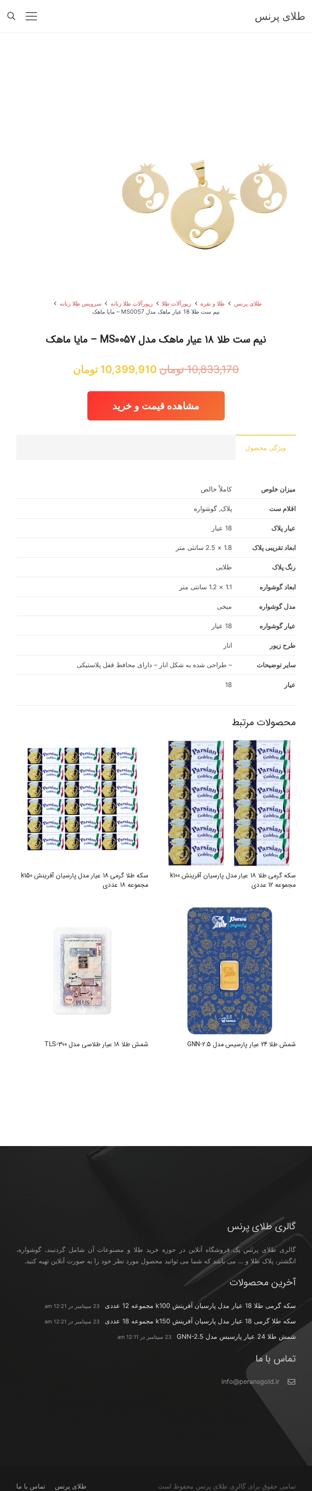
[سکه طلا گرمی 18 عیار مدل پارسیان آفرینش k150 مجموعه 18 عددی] (82, 742)
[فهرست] (31, 16)
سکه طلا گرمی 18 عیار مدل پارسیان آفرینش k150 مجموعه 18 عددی (84, 880)
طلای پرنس (248, 303)
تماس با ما (30, 1486)
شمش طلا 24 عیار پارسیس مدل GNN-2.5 (241, 1044)
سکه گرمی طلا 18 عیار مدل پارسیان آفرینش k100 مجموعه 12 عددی (233, 880)
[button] (11, 16)
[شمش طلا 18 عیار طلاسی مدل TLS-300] (82, 911)
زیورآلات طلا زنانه (131, 303)
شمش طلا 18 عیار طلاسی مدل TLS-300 (96, 1044)
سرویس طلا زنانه (81, 303)
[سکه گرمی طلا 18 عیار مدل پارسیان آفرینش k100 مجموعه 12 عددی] (230, 742)
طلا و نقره (212, 303)
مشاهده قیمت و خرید (156, 406)
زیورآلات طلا (176, 303)
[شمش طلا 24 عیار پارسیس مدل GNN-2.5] (230, 911)
